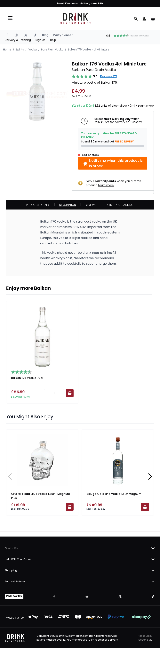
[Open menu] (10, 18)
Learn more (146, 106)
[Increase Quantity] (61, 393)
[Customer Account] (144, 19)
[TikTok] (35, 35)
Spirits (20, 49)
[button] (129, 35)
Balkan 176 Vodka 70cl (27, 378)
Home (7, 49)
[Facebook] (7, 35)
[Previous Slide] (10, 476)
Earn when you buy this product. (113, 183)
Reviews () (108, 76)
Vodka (32, 49)
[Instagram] (16, 35)
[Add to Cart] (70, 393)
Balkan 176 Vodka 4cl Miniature (88, 49)
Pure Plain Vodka (52, 49)
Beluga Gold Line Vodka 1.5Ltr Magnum (113, 494)
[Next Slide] (150, 476)
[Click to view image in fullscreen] (37, 91)
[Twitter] (25, 35)
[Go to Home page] (75, 18)
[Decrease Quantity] (47, 393)
